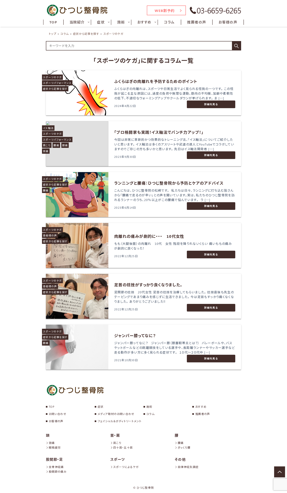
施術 (149, 407)
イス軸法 (48, 128)
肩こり (47, 145)
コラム (150, 414)
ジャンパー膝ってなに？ (135, 335)
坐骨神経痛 (56, 467)
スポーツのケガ (52, 77)
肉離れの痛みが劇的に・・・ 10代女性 (149, 236)
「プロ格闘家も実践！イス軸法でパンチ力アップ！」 (159, 132)
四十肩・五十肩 (123, 447)
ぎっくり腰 (184, 447)
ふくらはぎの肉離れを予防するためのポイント (155, 81)
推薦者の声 (202, 414)
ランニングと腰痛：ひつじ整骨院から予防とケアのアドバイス (169, 183)
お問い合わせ (57, 414)
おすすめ (201, 407)
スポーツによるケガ (125, 467)
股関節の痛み (58, 471)
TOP (51, 407)
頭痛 (52, 443)
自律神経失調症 (188, 467)
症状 (101, 407)
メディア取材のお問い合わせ (116, 414)
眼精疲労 (55, 447)
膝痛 (65, 145)
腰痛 (56, 145)
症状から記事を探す (55, 88)
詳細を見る (211, 104)
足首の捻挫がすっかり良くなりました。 (148, 284)
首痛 (46, 151)
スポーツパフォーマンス (57, 82)
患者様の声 (50, 235)
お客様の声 (56, 421)
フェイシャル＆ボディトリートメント (120, 421)
